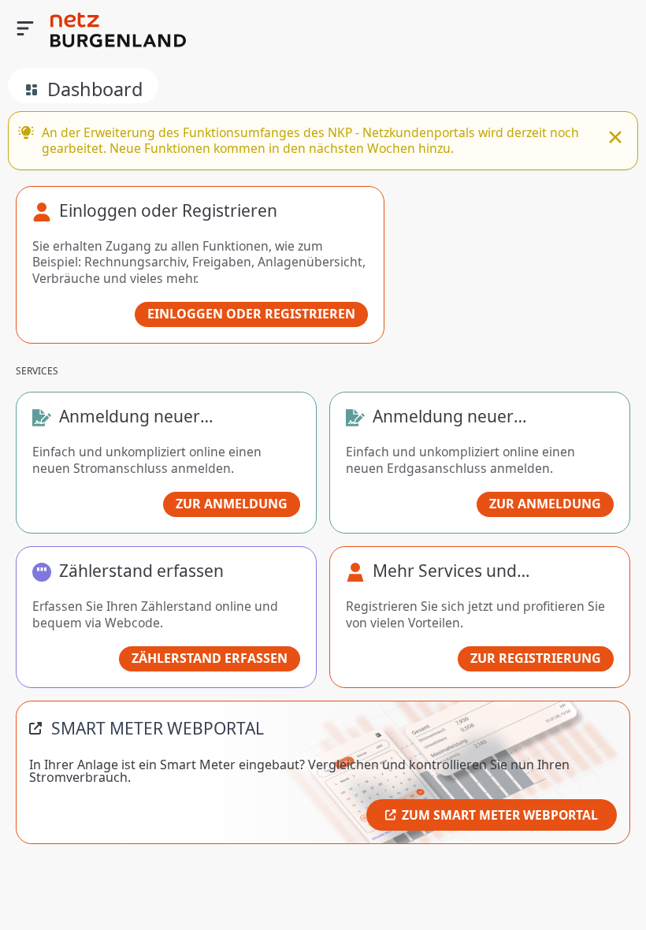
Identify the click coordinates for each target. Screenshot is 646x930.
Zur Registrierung (535, 658)
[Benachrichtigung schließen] (615, 139)
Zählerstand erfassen (210, 658)
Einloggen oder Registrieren (251, 313)
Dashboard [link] (95, 89)
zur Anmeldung (232, 503)
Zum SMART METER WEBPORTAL (500, 815)
